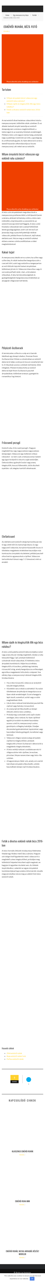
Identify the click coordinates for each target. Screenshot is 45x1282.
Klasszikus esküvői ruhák (22, 1151)
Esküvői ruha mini (22, 1201)
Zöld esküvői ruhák (14, 1053)
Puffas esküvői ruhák (15, 1059)
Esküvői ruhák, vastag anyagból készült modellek (22, 1253)
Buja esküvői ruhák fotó (16, 1056)
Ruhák (6, 31)
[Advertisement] (22, 57)
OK (32, 1279)
